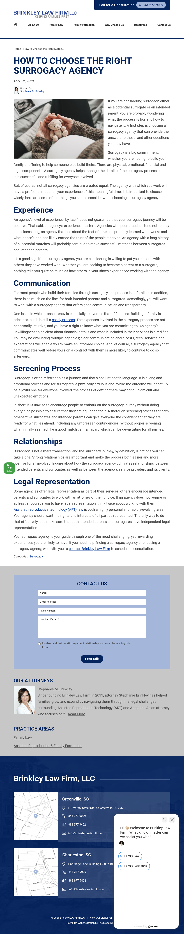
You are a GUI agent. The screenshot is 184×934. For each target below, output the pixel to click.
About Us (33, 24)
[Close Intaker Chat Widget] (172, 820)
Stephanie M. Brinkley (55, 689)
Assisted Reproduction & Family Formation (48, 746)
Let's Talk (92, 659)
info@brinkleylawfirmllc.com (86, 833)
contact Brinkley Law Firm (89, 549)
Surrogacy (36, 556)
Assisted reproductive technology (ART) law (48, 509)
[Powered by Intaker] (153, 926)
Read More (76, 714)
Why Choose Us (114, 24)
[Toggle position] (164, 820)
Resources (140, 24)
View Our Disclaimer (101, 917)
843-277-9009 (153, 5)
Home (15, 24)
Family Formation (84, 24)
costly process (63, 320)
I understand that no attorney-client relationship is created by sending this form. (86, 645)
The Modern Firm (107, 922)
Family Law (56, 24)
